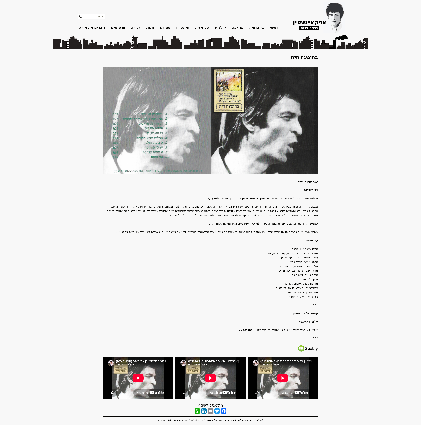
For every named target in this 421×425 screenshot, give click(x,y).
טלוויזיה (202, 27)
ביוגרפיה (256, 27)
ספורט (165, 27)
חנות (150, 27)
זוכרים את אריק (92, 27)
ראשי (274, 27)
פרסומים (118, 27)
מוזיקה (238, 27)
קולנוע (220, 27)
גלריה (135, 27)
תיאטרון (182, 27)
